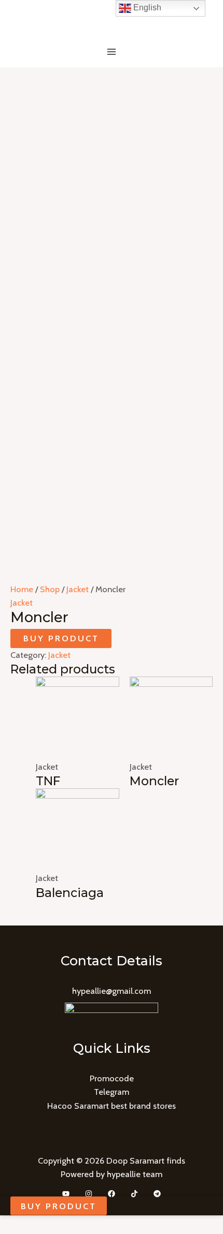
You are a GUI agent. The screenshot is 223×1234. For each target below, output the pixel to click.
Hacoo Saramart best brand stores (111, 1105)
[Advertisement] (111, 183)
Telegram (111, 1091)
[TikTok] (134, 1193)
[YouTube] (65, 1193)
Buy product (61, 638)
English (146, 7)
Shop (50, 589)
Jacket (77, 589)
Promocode (112, 1078)
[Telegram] (157, 1193)
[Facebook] (111, 1193)
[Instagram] (88, 1193)
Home (21, 589)
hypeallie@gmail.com (111, 991)
